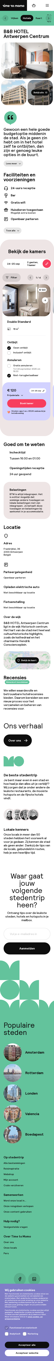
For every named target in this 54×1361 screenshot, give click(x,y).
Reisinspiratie (11, 1168)
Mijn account (11, 1179)
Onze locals (10, 1247)
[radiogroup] (26, 350)
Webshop (9, 1174)
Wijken (14, 18)
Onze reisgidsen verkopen (18, 1206)
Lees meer (11, 163)
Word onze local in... (15, 1200)
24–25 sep (36, 391)
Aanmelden (27, 948)
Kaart (39, 18)
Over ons (14, 740)
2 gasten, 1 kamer (32, 264)
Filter (14, 277)
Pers (6, 1253)
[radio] (9, 348)
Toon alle (10, 230)
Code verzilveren (13, 1185)
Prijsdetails (13, 395)
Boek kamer (26, 403)
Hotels (27, 18)
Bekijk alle (39, 92)
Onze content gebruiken (18, 1211)
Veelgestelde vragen (16, 1227)
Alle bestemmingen (14, 1163)
